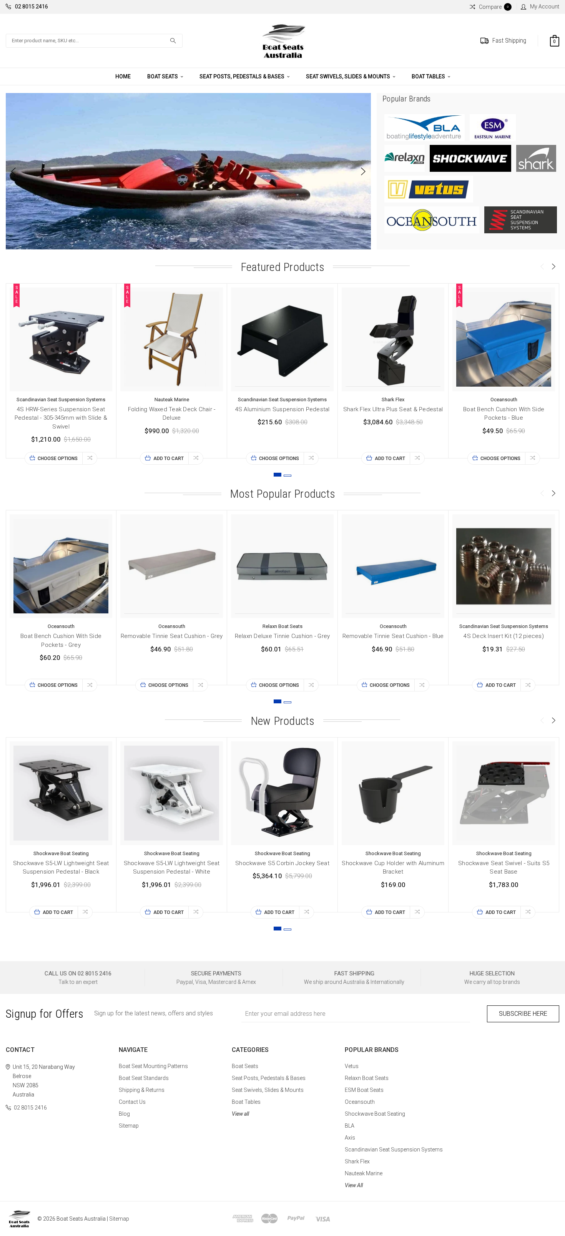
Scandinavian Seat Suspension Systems (394, 1149)
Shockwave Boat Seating (375, 1114)
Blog (124, 1114)
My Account (544, 6)
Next (363, 171)
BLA (349, 1126)
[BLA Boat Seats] (425, 127)
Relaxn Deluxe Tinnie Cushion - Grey (282, 636)
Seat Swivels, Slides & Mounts (348, 76)
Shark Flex (357, 1161)
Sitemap (129, 1126)
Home (123, 76)
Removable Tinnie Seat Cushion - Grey (172, 636)
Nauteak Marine (363, 1173)
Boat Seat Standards (144, 1078)
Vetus (352, 1066)
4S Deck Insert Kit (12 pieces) (504, 636)
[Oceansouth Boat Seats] (432, 219)
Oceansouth (360, 1102)
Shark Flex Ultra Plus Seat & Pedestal (393, 409)
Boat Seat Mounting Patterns (153, 1066)
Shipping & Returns (142, 1090)
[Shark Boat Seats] (536, 158)
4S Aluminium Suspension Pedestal (282, 409)
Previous (13, 171)
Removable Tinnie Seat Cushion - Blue (393, 636)
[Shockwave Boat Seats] (471, 158)
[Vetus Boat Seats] (428, 189)
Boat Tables (429, 76)
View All (354, 1185)
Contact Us (132, 1102)
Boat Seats (163, 76)
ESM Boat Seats (364, 1090)
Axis (350, 1138)
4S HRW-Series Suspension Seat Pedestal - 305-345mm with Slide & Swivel (61, 418)
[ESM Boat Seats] (493, 127)
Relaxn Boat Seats (367, 1078)
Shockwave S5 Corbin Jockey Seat (282, 863)
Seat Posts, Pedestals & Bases (242, 76)
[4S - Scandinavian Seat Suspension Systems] (520, 219)
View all (240, 1114)
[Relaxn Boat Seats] (405, 158)
